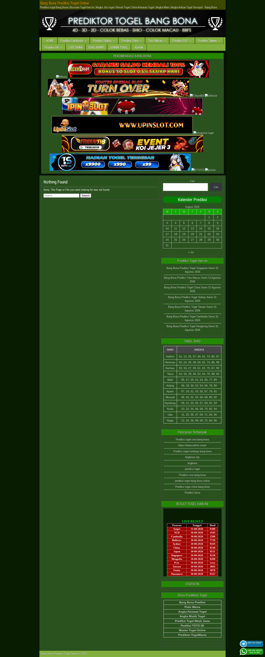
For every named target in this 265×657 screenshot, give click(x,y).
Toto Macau (155, 40)
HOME (49, 40)
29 (209, 239)
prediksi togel (192, 469)
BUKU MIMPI (96, 47)
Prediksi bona (192, 492)
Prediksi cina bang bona (192, 475)
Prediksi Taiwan (207, 40)
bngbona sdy (192, 457)
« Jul (191, 252)
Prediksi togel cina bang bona (192, 439)
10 (167, 228)
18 (175, 234)
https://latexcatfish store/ (192, 445)
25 (175, 239)
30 (217, 239)
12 (183, 228)
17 (167, 234)
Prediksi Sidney (102, 40)
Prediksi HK (51, 47)
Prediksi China (129, 40)
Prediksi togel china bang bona (192, 486)
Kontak (139, 47)
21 (200, 234)
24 (167, 239)
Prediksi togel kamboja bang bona (192, 451)
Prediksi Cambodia (71, 40)
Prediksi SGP (180, 40)
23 (217, 234)
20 (192, 234)
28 (200, 239)
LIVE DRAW (75, 47)
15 (209, 228)
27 (192, 239)
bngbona (192, 463)
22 (209, 234)
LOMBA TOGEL (119, 47)
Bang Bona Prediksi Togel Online (64, 3)
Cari (192, 181)
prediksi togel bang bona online (192, 480)
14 (200, 228)
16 (217, 228)
